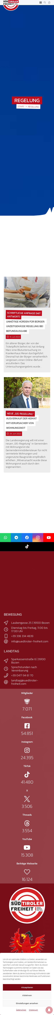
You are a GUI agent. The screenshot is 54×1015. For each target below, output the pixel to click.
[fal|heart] (27, 872)
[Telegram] (16, 537)
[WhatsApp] (5, 537)
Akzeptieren (27, 987)
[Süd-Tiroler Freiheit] (27, 905)
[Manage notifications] (49, 1010)
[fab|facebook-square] (27, 726)
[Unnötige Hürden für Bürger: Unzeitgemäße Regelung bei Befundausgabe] (27, 292)
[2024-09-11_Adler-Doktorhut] (27, 946)
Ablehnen (27, 995)
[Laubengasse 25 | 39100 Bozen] (7, 623)
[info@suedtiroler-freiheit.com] (7, 641)
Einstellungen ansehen (27, 1003)
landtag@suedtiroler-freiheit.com (24, 682)
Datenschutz (21, 1009)
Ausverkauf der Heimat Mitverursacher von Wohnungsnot (21, 423)
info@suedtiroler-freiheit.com (29, 641)
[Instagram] (37, 537)
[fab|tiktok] (27, 775)
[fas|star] (27, 702)
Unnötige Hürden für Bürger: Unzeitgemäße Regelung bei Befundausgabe (25, 326)
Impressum (33, 1009)
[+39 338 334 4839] (7, 636)
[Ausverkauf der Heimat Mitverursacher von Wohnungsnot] (27, 392)
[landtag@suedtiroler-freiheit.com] (7, 682)
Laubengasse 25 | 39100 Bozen (30, 623)
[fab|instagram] (27, 750)
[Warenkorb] (49, 2)
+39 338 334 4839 (22, 636)
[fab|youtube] (27, 848)
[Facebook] (27, 537)
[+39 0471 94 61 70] (7, 675)
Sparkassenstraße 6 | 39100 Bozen (28, 661)
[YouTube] (48, 537)
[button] (41, 2)
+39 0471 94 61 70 (22, 675)
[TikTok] (27, 546)
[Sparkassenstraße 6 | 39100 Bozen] (7, 661)
